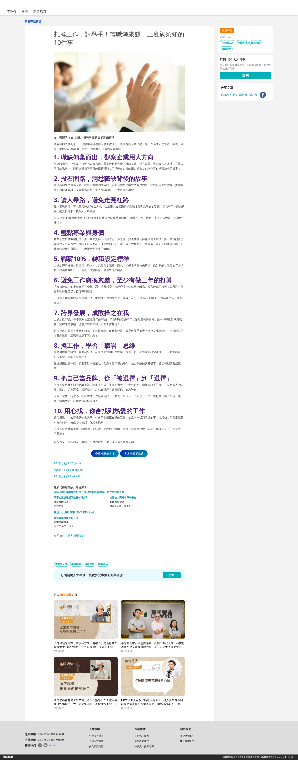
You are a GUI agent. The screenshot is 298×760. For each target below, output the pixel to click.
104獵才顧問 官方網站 (67, 463)
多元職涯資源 (96, 746)
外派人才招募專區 (144, 746)
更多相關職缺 (76, 535)
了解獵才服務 (142, 735)
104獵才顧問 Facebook (68, 470)
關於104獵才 (187, 735)
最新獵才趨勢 (142, 741)
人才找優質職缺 (133, 453)
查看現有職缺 (96, 735)
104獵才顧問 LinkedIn (67, 476)
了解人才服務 (96, 741)
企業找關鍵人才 (105, 453)
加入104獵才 (187, 741)
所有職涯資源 (33, 21)
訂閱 (245, 75)
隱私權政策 (8, 757)
